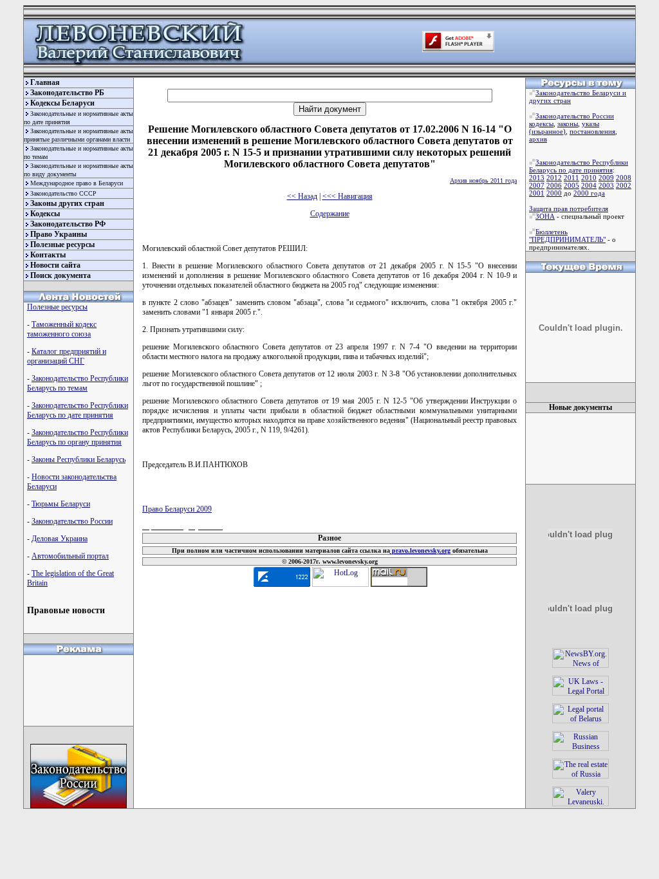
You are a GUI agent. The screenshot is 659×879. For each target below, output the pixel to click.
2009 (606, 177)
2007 (536, 185)
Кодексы (45, 213)
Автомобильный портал (70, 555)
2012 (554, 177)
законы (567, 123)
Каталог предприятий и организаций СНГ (66, 356)
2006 (554, 185)
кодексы (541, 123)
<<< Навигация (347, 196)
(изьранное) (547, 131)
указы (590, 123)
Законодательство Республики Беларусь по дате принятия (77, 410)
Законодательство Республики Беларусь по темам (77, 383)
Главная (45, 82)
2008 (623, 177)
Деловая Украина (60, 538)
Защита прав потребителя (568, 208)
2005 (571, 185)
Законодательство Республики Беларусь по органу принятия (77, 437)
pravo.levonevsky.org (420, 550)
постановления (592, 131)
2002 (623, 185)
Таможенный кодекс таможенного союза (62, 329)
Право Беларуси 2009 (177, 509)
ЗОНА (545, 216)
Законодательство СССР (63, 193)
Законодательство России (72, 521)
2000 (554, 193)
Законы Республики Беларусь (78, 459)
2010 (589, 177)
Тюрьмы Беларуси (61, 503)
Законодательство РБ (67, 92)
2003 (606, 185)
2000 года (589, 193)
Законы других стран (67, 203)
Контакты (48, 254)
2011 (571, 177)
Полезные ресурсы (62, 244)
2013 (536, 177)
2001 (536, 193)
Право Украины (58, 234)
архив (538, 139)
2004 (589, 185)
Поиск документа (60, 275)
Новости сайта (55, 265)
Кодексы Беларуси (62, 102)
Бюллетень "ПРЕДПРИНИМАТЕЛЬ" (567, 235)
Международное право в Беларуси (76, 183)
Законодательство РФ (68, 223)
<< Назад (302, 196)
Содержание (329, 213)
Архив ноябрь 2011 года (483, 180)
